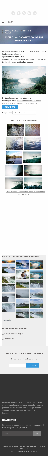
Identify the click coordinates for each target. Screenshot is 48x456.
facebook (19, 13)
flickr (35, 13)
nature (27, 30)
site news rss (24, 393)
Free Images (14, 384)
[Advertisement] (24, 227)
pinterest (29, 13)
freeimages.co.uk (24, 5)
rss (24, 13)
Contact (35, 451)
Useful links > (9, 338)
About (12, 451)
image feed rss (29, 393)
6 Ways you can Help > (13, 333)
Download (9, 107)
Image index (11, 30)
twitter (13, 13)
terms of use (32, 103)
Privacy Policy (23, 451)
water (7, 32)
